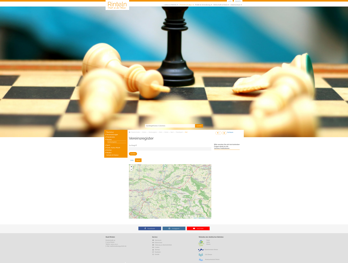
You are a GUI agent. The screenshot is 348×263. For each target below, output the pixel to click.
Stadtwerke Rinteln (208, 242)
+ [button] (131, 166)
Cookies (156, 247)
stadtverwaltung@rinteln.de (118, 246)
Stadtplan (157, 252)
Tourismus (110, 132)
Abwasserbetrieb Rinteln (212, 259)
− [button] (131, 169)
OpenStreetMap (201, 218)
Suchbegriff (133, 145)
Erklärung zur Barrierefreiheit (163, 245)
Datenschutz (235, 5)
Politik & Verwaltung (202, 5)
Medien (108, 152)
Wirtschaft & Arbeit (220, 5)
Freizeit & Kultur (186, 5)
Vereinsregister (112, 142)
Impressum (157, 240)
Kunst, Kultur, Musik (113, 148)
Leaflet (195, 218)
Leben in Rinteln (170, 5)
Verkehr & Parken (112, 155)
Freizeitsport (179, 132)
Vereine (109, 139)
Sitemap (157, 249)
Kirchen (109, 150)
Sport (108, 145)
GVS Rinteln (208, 254)
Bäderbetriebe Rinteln (211, 249)
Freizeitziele (110, 137)
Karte (160, 132)
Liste (131, 160)
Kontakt (156, 254)
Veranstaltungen (112, 134)
